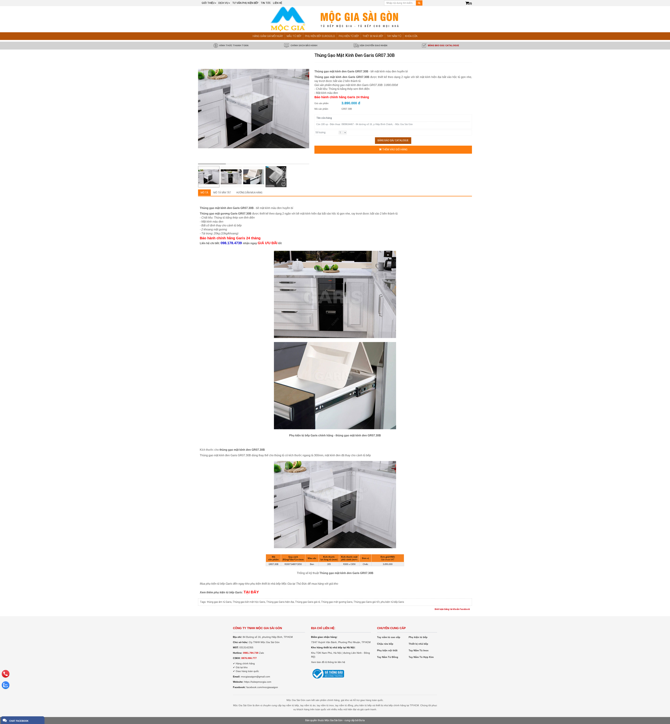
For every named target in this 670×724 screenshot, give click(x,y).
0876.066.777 (249, 658)
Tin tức (266, 3)
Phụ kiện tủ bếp (418, 637)
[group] (253, 108)
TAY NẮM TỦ (394, 36)
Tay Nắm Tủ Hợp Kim (421, 657)
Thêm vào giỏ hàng (394, 149)
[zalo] (5, 685)
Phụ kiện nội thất (387, 650)
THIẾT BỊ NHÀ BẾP (373, 36)
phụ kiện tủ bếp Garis (392, 602)
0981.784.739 (250, 652)
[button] (304, 109)
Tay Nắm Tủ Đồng (387, 657)
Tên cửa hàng (324, 118)
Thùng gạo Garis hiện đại (280, 602)
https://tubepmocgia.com (257, 681)
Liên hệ (277, 3)
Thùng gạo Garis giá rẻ (307, 602)
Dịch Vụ (223, 3)
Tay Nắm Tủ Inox (419, 650)
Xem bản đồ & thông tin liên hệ (328, 662)
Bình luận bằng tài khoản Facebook (452, 609)
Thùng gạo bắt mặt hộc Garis (249, 602)
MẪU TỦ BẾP (294, 36)
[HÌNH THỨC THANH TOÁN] (215, 45)
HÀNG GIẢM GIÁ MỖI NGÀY (268, 36)
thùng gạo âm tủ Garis (219, 602)
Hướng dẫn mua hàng (249, 192)
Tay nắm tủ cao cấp (388, 637)
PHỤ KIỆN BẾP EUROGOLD (320, 36)
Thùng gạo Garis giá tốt (366, 602)
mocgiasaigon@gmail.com (255, 676)
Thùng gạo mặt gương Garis (336, 602)
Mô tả (204, 192)
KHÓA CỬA (411, 36)
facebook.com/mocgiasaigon (262, 687)
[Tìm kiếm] (419, 3)
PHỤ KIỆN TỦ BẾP (349, 36)
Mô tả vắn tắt (222, 192)
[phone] (5, 674)
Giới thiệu (208, 3)
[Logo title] (335, 19)
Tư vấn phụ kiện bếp (245, 3)
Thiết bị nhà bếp (418, 643)
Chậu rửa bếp (385, 643)
